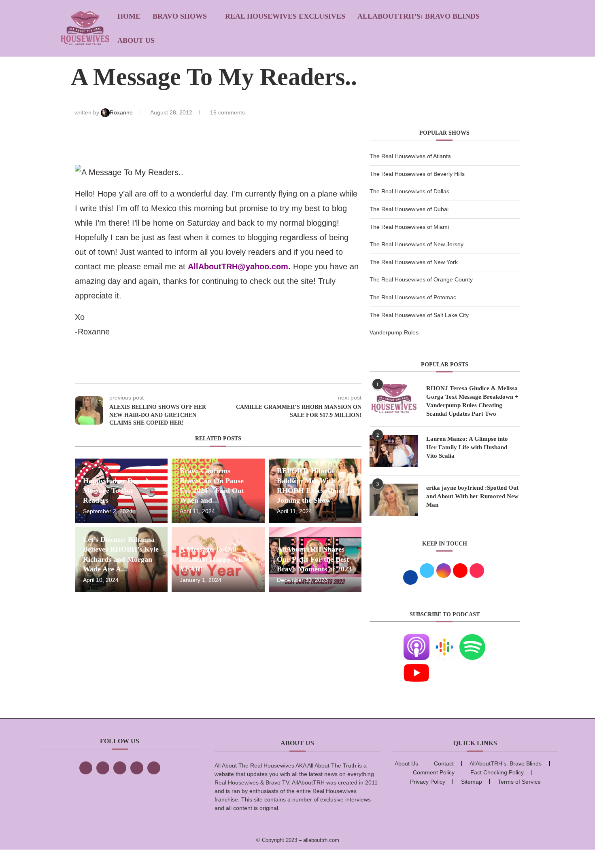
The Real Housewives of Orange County (421, 279)
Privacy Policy (427, 781)
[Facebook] (85, 767)
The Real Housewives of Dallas (409, 191)
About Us (136, 40)
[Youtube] (416, 665)
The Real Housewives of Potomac (413, 297)
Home (128, 16)
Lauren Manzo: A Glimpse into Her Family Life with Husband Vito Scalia (467, 447)
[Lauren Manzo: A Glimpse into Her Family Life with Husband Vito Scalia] (394, 451)
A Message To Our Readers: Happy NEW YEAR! (215, 559)
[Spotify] (472, 639)
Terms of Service (519, 781)
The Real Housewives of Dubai (409, 209)
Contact (444, 763)
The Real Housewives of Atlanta (410, 156)
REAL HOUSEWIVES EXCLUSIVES (285, 16)
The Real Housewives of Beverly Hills (417, 174)
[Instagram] (119, 767)
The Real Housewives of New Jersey (416, 244)
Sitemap (471, 781)
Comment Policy (434, 772)
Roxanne (122, 112)
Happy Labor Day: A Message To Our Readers (116, 491)
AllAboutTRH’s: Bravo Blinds (418, 16)
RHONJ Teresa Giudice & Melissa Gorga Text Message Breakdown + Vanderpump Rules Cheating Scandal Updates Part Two (472, 401)
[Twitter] (102, 767)
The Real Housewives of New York (414, 262)
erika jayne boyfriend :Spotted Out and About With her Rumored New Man (472, 496)
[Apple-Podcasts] (416, 639)
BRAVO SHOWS (180, 16)
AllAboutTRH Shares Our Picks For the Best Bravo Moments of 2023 (314, 559)
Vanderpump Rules (394, 332)
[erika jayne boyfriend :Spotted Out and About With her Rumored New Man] (394, 500)
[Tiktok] (136, 767)
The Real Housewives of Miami (409, 227)
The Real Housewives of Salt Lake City (419, 315)
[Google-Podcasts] (444, 639)
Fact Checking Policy (497, 772)
